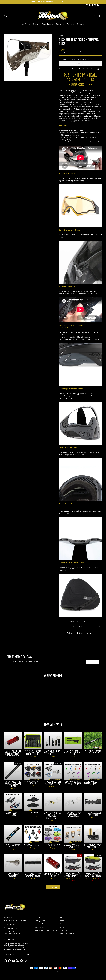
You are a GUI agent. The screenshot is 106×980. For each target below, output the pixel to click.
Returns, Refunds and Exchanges (46, 930)
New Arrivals (25, 24)
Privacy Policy (40, 921)
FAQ (61, 917)
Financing (70, 24)
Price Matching (40, 924)
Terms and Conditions (67, 933)
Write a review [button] (92, 662)
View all (53, 887)
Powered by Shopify (53, 972)
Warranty (63, 927)
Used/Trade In (47, 24)
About (62, 921)
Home (61, 36)
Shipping (62, 52)
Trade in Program (41, 927)
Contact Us (81, 24)
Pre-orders (38, 917)
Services (59, 24)
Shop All (36, 24)
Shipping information (80, 621)
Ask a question (80, 626)
